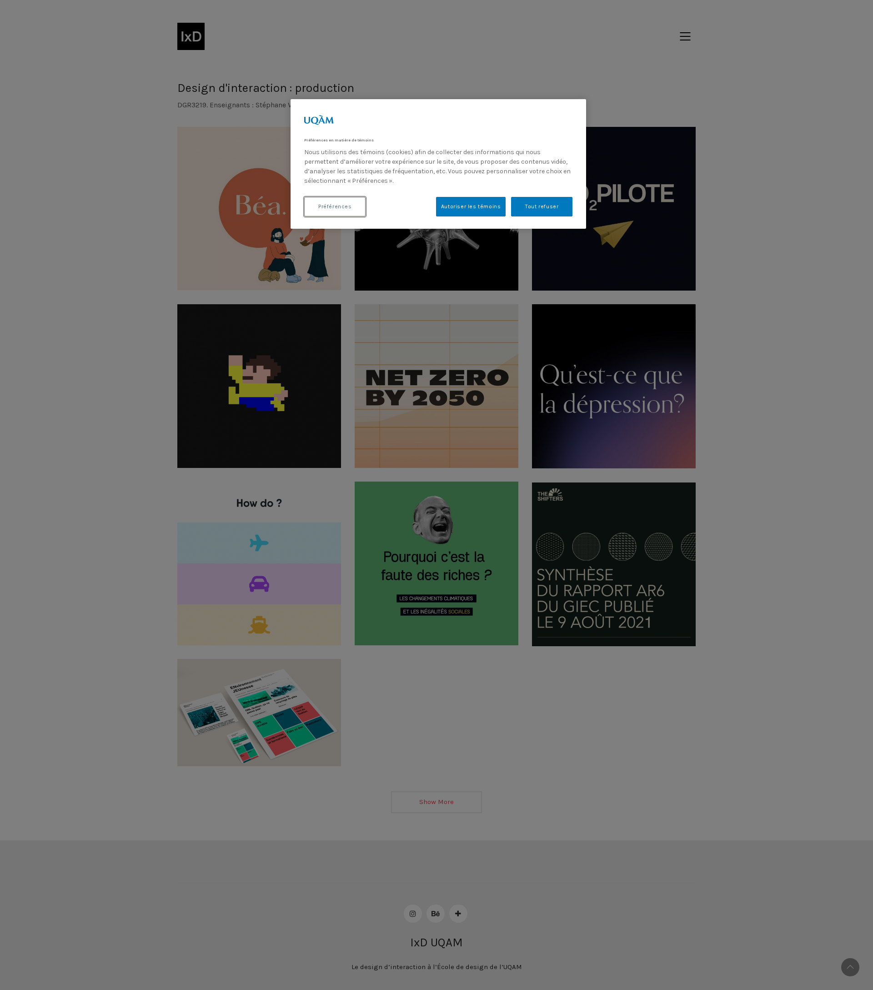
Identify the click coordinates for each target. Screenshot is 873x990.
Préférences (335, 206)
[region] (438, 164)
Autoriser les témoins (471, 206)
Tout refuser (541, 206)
